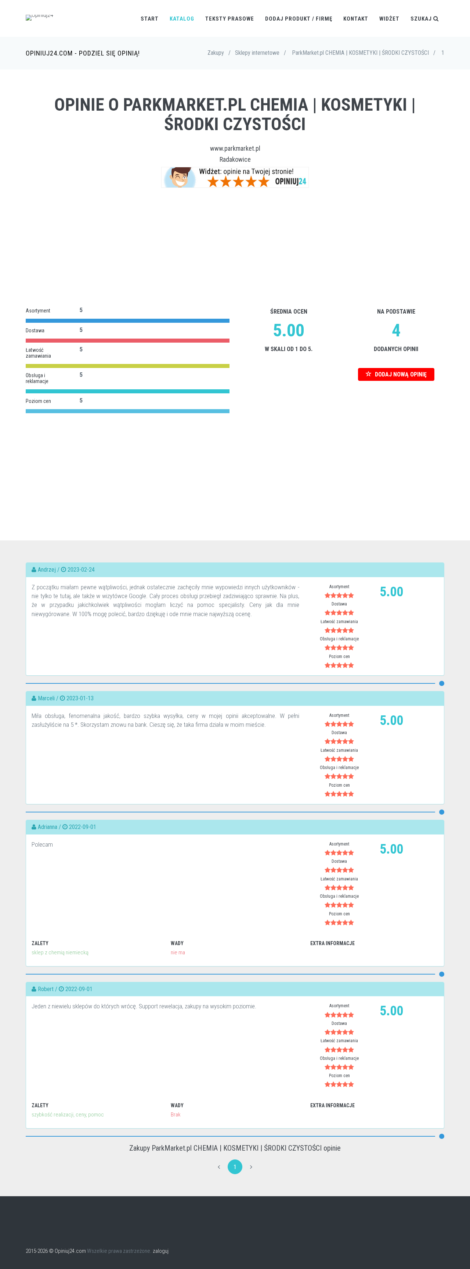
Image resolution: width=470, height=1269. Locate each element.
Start (150, 18)
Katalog (182, 18)
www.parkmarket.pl (235, 148)
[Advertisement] (235, 246)
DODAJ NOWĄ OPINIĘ (400, 374)
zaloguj (161, 1251)
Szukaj (422, 18)
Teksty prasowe (229, 18)
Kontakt (355, 18)
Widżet (389, 18)
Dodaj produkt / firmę (298, 18)
